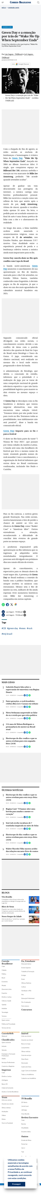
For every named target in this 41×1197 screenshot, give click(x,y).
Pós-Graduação (26, 1002)
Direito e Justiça (6, 997)
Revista (23, 1124)
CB (4, 628)
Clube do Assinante (7, 1088)
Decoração (24, 1063)
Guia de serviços (26, 1055)
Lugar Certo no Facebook (28, 1070)
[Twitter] (11, 605)
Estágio (23, 975)
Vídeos (4, 1115)
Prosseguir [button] (16, 1184)
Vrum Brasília (25, 1114)
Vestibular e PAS (26, 991)
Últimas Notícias (26, 983)
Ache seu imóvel (26, 1036)
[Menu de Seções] (3, 2)
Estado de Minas (26, 1140)
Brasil (3, 978)
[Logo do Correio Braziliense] (20, 2)
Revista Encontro (29, 1117)
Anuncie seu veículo (7, 1104)
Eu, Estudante (28, 961)
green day (13, 628)
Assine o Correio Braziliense (10, 1092)
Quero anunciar (6, 1042)
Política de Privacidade (8, 1024)
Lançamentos (25, 1047)
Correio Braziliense (7, 962)
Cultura (23, 987)
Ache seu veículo (7, 1100)
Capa (3, 966)
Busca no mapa (25, 1044)
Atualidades (24, 1128)
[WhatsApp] (3, 605)
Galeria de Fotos (26, 1067)
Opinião (4, 1004)
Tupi (22, 1152)
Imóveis (4, 1046)
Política (4, 974)
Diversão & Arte (6, 989)
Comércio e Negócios (8, 1066)
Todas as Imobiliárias (27, 1074)
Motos (4, 1119)
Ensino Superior (26, 968)
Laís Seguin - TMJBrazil (14, 612)
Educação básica (26, 964)
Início (4, 7)
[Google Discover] (15, 604)
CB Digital (5, 1080)
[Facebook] (7, 605)
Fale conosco (25, 1006)
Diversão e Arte (13, 7)
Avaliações (5, 1111)
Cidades (4, 970)
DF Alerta (24, 1102)
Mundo (4, 985)
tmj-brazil (7, 633)
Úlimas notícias (25, 1051)
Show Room (24, 1059)
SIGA (13, 64)
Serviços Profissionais (8, 1062)
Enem (23, 979)
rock (30, 628)
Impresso (6, 1070)
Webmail (4, 1036)
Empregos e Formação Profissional (8, 1055)
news (23, 628)
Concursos (26, 1009)
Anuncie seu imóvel (27, 1040)
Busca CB (4, 1084)
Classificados (8, 1040)
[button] (27, 1178)
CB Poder (24, 1110)
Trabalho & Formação (27, 971)
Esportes (4, 993)
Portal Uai (24, 1144)
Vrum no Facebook (7, 1123)
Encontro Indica (26, 1131)
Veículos (4, 1050)
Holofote (4, 1008)
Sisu (22, 994)
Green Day (8, 431)
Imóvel (24, 1033)
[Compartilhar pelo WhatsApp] (29, 696)
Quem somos (6, 1020)
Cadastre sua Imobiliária (28, 1078)
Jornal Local (24, 1106)
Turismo (4, 1016)
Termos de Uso (6, 1028)
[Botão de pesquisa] (38, 2)
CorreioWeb (7, 1033)
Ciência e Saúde (6, 1001)
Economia (5, 981)
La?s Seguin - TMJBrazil (14, 615)
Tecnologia (5, 1012)
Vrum (4, 1097)
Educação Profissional (27, 998)
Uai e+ (23, 1148)
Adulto (4, 1058)
